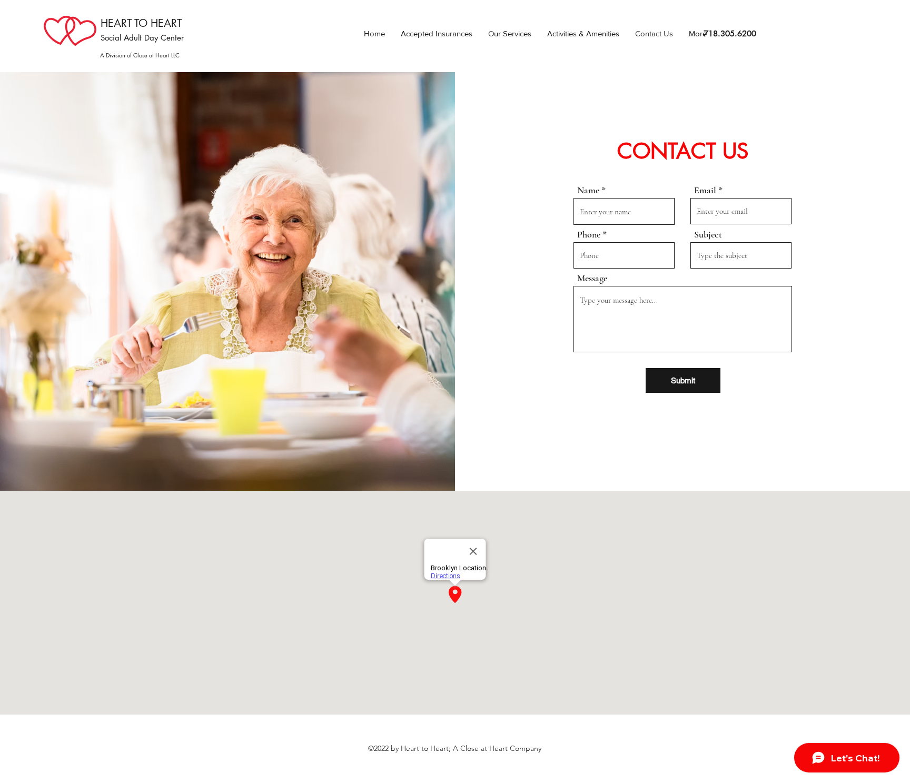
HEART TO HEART (141, 23)
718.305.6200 (730, 33)
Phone (588, 234)
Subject (708, 234)
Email (705, 190)
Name (588, 190)
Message (592, 278)
